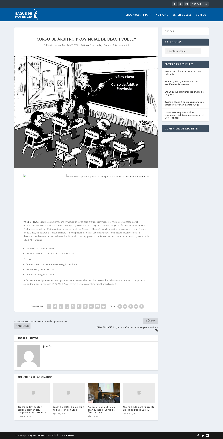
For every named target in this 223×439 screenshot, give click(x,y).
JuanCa (61, 45)
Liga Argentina (137, 15)
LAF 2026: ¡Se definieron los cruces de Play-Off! (184, 93)
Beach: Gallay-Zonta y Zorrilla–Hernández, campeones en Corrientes (31, 409)
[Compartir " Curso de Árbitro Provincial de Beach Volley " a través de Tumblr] (67, 306)
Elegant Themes (36, 435)
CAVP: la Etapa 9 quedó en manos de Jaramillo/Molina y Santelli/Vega (184, 103)
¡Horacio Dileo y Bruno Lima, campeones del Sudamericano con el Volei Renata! (184, 115)
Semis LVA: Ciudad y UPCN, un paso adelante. (183, 72)
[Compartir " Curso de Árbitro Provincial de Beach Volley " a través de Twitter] (55, 306)
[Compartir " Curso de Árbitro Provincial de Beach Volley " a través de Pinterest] (73, 306)
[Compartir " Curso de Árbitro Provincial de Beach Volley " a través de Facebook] (49, 306)
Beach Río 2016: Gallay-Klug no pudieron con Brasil (68, 408)
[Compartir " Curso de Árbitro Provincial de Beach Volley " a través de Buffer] (85, 306)
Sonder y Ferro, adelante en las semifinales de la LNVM (181, 83)
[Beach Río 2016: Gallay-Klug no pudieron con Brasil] (69, 393)
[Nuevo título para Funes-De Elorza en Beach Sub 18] (139, 393)
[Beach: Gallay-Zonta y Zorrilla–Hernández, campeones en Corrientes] (33, 393)
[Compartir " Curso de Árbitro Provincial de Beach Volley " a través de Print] (103, 306)
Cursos (201, 15)
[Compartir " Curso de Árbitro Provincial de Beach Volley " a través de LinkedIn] (79, 306)
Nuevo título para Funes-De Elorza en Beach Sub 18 (138, 408)
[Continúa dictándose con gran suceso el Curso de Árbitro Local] (104, 393)
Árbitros (85, 45)
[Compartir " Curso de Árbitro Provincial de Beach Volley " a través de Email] (97, 306)
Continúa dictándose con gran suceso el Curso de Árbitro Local (102, 410)
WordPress (69, 435)
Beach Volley (182, 15)
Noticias (162, 15)
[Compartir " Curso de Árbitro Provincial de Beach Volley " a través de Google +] (61, 306)
